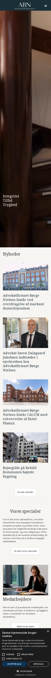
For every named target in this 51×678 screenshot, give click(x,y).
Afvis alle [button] (38, 664)
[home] (24, 6)
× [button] (48, 631)
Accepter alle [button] (14, 664)
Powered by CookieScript (25, 675)
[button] (46, 6)
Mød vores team (25, 626)
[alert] (25, 653)
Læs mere (28, 649)
